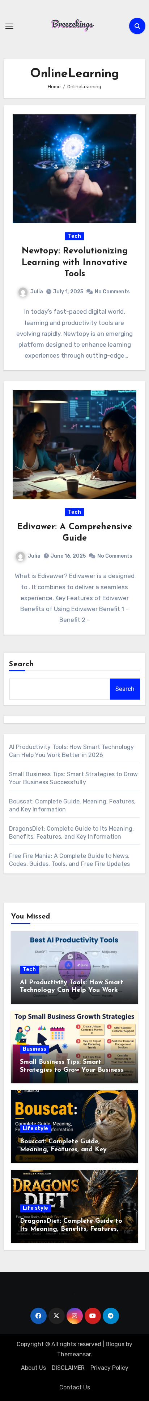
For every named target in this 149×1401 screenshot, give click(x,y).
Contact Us (74, 1387)
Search (21, 664)
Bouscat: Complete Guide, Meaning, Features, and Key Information (63, 1150)
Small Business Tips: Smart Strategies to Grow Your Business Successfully (71, 1070)
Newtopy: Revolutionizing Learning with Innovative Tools (75, 262)
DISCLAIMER (68, 1367)
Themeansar (74, 1354)
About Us (33, 1367)
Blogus (115, 1344)
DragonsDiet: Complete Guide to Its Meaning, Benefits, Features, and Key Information (71, 1229)
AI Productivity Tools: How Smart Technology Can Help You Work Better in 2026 (71, 991)
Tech (74, 236)
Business (34, 1049)
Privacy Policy (109, 1367)
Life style (35, 1128)
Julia (36, 292)
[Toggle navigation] (9, 26)
